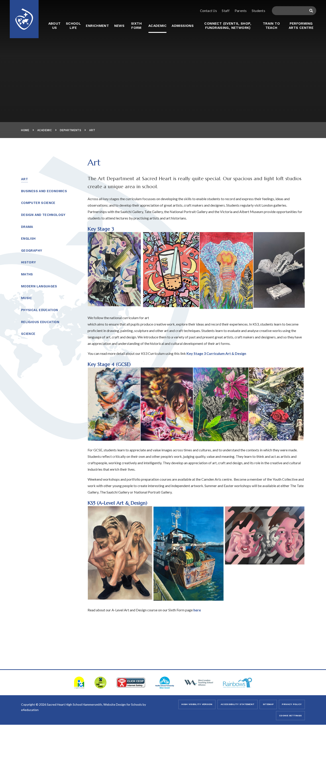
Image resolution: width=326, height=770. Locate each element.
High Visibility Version (196, 704)
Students (258, 11)
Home (25, 130)
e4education (30, 710)
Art (92, 130)
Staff (226, 11)
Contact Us (208, 11)
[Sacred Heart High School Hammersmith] (24, 16)
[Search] (311, 10)
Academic (44, 130)
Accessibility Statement (237, 704)
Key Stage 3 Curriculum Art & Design (216, 353)
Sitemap (268, 704)
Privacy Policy (292, 704)
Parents (241, 11)
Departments (70, 130)
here (197, 610)
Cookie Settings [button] (290, 715)
